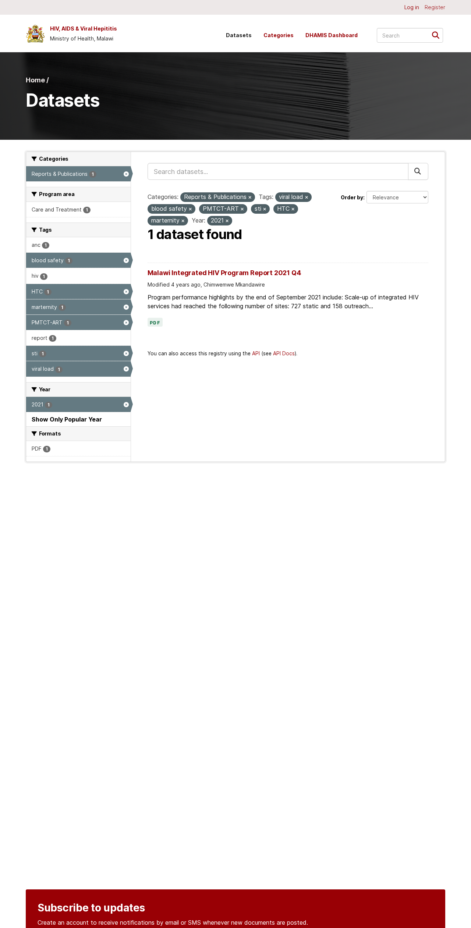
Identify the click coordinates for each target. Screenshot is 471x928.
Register (435, 7)
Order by (352, 197)
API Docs (284, 353)
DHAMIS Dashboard (331, 35)
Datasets (239, 35)
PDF (155, 323)
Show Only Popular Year (67, 419)
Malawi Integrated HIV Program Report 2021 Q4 (224, 273)
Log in (411, 7)
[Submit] (438, 35)
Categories (278, 35)
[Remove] (249, 197)
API (256, 353)
